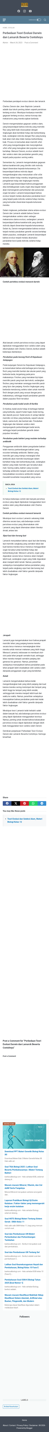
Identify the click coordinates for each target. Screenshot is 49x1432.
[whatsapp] (33, 803)
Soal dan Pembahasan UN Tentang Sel (22, 1252)
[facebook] (18, 11)
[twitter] (15, 803)
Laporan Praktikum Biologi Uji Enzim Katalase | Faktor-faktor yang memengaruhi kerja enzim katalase (24, 1203)
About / (6, 1425)
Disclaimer (33, 1425)
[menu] (6, 20)
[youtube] (30, 11)
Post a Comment (31, 43)
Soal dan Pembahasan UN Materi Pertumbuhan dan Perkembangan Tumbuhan (20, 1237)
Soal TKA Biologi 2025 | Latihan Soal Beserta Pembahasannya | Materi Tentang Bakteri (24, 1170)
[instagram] (24, 11)
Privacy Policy (22, 1425)
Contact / (13, 1425)
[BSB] (24, 5)
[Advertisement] (24, 72)
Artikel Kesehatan (11, 1407)
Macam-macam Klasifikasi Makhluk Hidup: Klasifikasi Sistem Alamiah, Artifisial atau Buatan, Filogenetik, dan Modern (24, 1298)
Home (24, 1420)
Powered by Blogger (25, 1428)
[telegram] (42, 803)
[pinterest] (24, 803)
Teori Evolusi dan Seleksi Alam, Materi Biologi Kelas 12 (24, 820)
